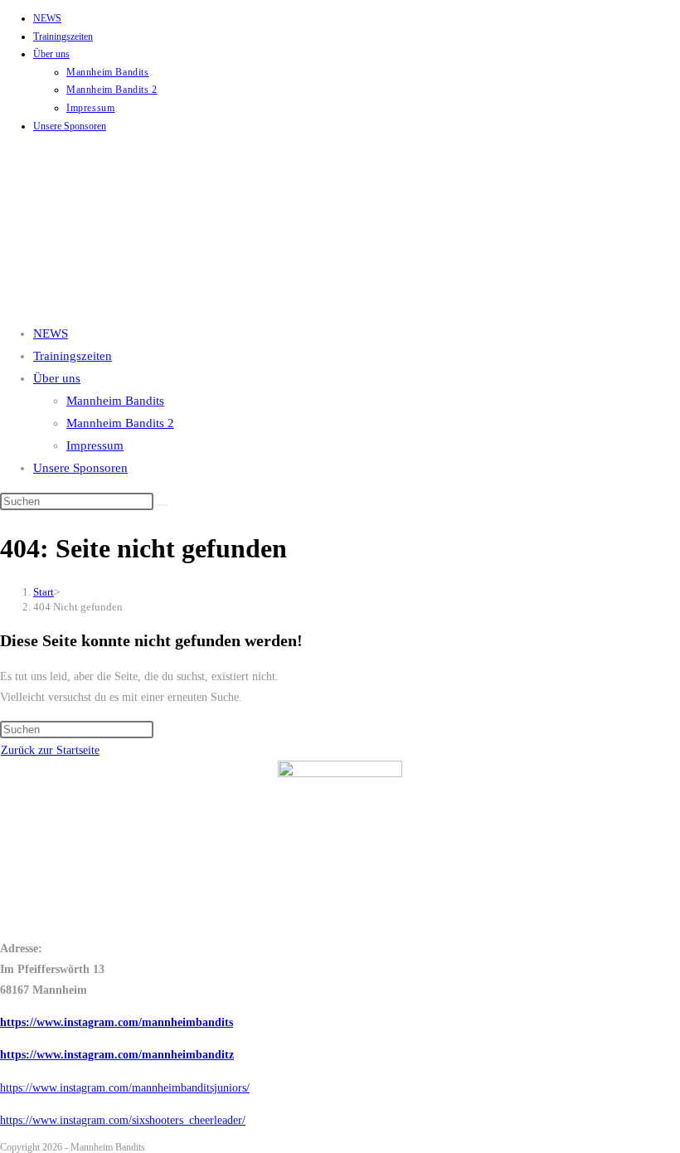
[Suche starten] (162, 505)
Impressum (90, 108)
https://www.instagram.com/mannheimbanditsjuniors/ (125, 1088)
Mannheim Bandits (107, 72)
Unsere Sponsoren (69, 126)
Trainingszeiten (63, 36)
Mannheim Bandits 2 (112, 89)
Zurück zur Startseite (50, 750)
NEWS (47, 18)
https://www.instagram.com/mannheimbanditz (117, 1054)
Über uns (51, 54)
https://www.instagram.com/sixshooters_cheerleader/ (122, 1120)
